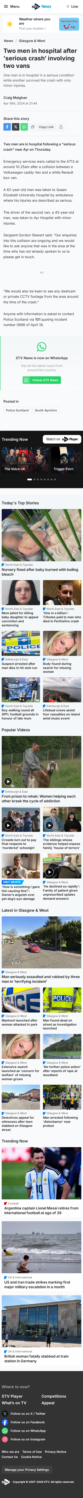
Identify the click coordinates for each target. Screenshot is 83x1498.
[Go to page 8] (55, 479)
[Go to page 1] (29, 479)
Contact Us (10, 1457)
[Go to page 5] (45, 479)
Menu (15, 6)
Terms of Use (32, 1451)
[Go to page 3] (38, 479)
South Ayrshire (46, 410)
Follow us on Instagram (28, 1439)
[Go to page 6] (48, 479)
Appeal (48, 1403)
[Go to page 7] (51, 479)
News (8, 41)
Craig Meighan (15, 97)
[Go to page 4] (41, 479)
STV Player (12, 1396)
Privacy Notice (55, 1451)
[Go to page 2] (34, 479)
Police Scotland (17, 410)
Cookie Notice (31, 1457)
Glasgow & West (32, 41)
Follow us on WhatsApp (28, 1430)
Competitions (54, 1396)
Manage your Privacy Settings (27, 1469)
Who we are (10, 1451)
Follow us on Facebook (28, 1422)
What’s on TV (14, 1403)
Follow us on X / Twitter (28, 1413)
